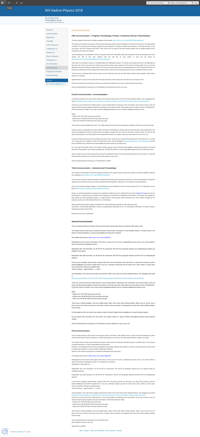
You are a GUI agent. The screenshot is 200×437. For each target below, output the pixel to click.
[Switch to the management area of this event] (21, 3)
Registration (51, 37)
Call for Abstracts (52, 45)
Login (196, 3)
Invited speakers (52, 33)
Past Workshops (52, 75)
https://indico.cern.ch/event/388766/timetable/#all (128, 40)
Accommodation (52, 64)
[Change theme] (10, 3)
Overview (50, 30)
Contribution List (52, 49)
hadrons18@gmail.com (57, 84)
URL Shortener (111, 431)
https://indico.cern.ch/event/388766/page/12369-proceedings (91, 59)
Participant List (52, 60)
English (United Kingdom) (178, 3)
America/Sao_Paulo (157, 3)
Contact (86, 431)
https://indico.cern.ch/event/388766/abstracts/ (96, 175)
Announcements (52, 68)
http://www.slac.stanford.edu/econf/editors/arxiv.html (93, 189)
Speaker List (51, 52)
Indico (21, 432)
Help (80, 431)
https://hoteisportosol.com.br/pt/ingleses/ (137, 141)
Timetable (50, 41)
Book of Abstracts (53, 56)
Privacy (119, 431)
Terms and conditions (97, 431)
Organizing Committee (54, 71)
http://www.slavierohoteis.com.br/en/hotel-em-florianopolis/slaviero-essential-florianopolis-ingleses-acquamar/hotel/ (113, 101)
